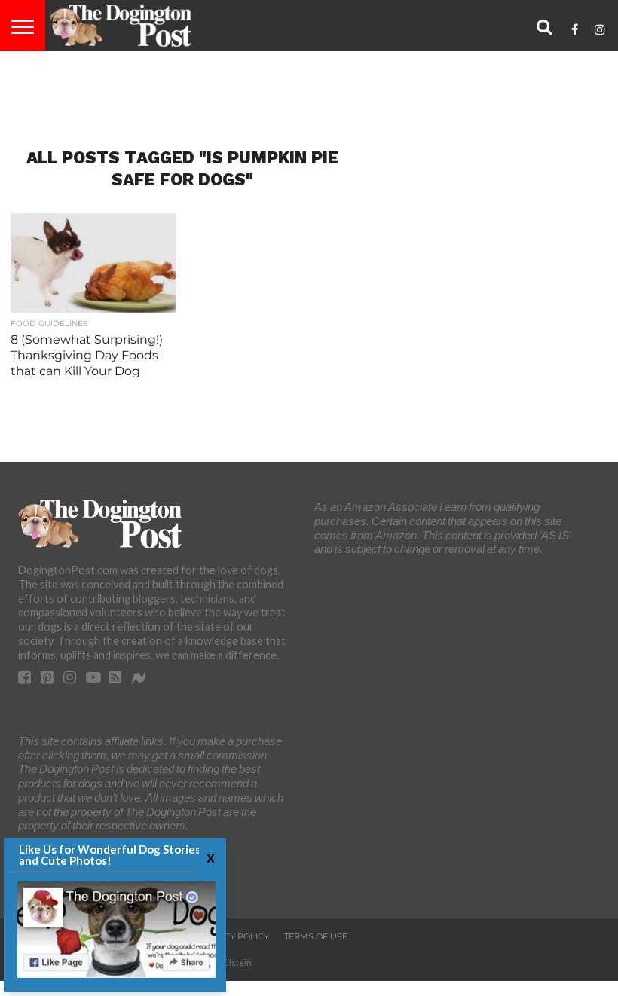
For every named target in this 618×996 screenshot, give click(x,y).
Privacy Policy (233, 936)
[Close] (209, 857)
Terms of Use (315, 936)
